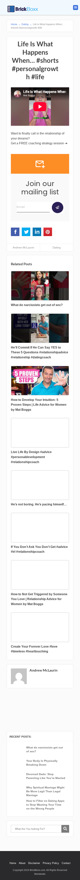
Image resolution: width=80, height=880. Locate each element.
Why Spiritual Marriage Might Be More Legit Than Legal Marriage (45, 791)
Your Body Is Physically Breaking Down (41, 762)
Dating (57, 247)
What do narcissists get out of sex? (44, 749)
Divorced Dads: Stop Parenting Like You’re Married (45, 776)
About (22, 863)
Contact (66, 863)
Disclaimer (34, 863)
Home (13, 863)
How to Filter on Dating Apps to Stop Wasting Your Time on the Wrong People (45, 804)
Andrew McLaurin (23, 247)
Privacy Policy (51, 863)
